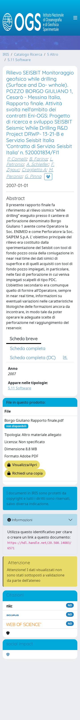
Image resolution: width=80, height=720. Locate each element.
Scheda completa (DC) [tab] (33, 357)
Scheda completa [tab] (27, 348)
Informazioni (21, 520)
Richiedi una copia (26, 473)
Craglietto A (34, 169)
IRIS (6, 54)
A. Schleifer (37, 164)
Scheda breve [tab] (24, 338)
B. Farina (38, 159)
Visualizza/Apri (23, 464)
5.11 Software (19, 59)
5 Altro (52, 54)
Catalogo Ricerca (28, 54)
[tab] (65, 357)
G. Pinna (33, 176)
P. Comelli (16, 159)
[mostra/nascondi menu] (75, 18)
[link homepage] (35, 18)
